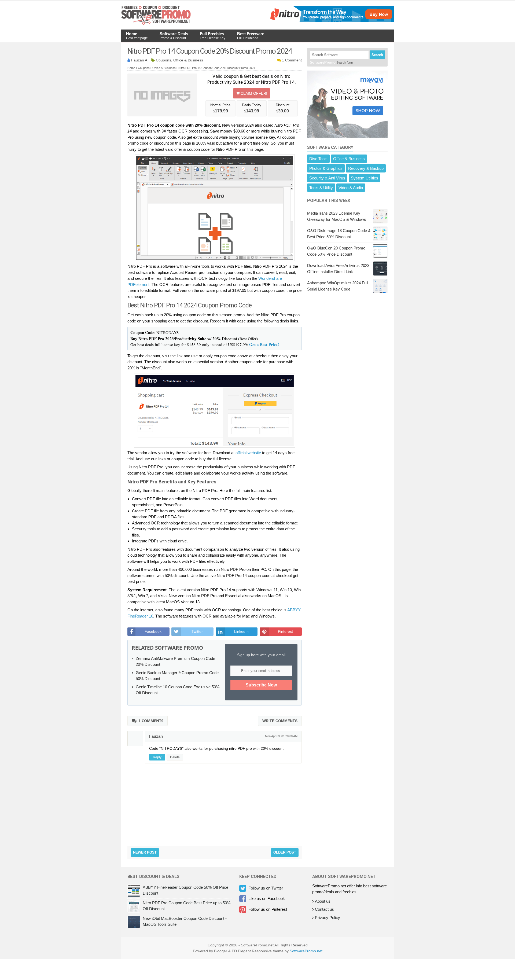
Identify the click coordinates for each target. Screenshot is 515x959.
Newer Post (145, 852)
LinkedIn (241, 631)
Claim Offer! (253, 93)
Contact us (324, 909)
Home (137, 35)
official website (248, 452)
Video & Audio (351, 187)
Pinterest (285, 631)
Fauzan (156, 736)
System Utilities (364, 178)
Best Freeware (250, 35)
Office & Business (349, 158)
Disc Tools (318, 158)
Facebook (153, 631)
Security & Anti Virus (327, 178)
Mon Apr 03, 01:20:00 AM (281, 736)
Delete (175, 757)
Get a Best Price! (264, 344)
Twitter (197, 631)
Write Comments (279, 721)
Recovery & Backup (366, 168)
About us (322, 901)
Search (377, 55)
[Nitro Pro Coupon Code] (331, 21)
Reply (157, 757)
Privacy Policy (327, 917)
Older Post (284, 852)
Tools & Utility (321, 187)
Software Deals (174, 35)
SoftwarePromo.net (306, 951)
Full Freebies (212, 35)
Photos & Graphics (326, 168)
